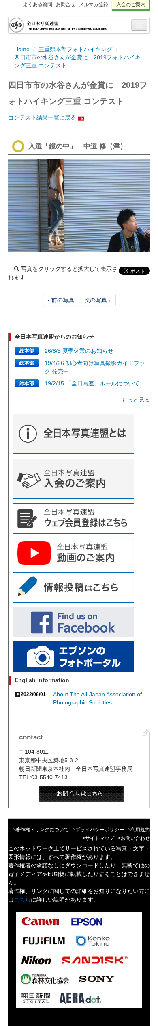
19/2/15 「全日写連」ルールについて (92, 383)
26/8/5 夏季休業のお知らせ (79, 351)
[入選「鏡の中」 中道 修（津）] (79, 205)
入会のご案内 (130, 4)
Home (22, 49)
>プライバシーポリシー (98, 830)
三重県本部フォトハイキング (75, 49)
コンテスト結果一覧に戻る (42, 117)
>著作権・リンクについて (41, 830)
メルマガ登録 (93, 4)
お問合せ (65, 4)
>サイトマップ (98, 838)
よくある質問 (37, 4)
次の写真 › (97, 300)
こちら (22, 899)
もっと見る (136, 399)
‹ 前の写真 (61, 300)
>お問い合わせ (134, 838)
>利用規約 (139, 830)
